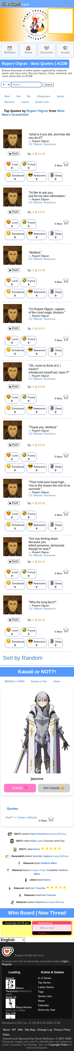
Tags (41, 991)
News (41, 1000)
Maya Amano (23, 1007)
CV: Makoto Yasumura (42, 144)
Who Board (21, 912)
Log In (25, 4)
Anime (28, 52)
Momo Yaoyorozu (15, 990)
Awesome (36, 177)
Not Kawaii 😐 (54, 788)
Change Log (44, 1029)
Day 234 (11, 1013)
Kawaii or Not (39, 681)
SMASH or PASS (14, 681)
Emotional (15, 177)
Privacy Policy (62, 1029)
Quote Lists (42, 101)
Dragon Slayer (38, 870)
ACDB (13, 3)
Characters (46, 52)
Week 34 (11, 997)
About (6, 1029)
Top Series (44, 982)
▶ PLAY (13, 153)
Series (60, 96)
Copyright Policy (58, 1044)
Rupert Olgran (37, 111)
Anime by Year (46, 1009)
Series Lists (45, 996)
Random (10, 101)
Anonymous (45, 922)
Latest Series (46, 987)
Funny (28, 165)
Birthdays (9, 52)
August (10, 978)
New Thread (52, 912)
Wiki (20, 1029)
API (14, 1029)
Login (64, 961)
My (29, 96)
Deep (55, 177)
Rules (6, 1034)
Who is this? (47, 927)
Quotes (12, 808)
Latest (25, 101)
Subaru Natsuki (27, 817)
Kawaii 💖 (20, 788)
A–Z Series (44, 978)
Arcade (65, 52)
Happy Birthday (58, 834)
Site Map (30, 1029)
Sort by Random (23, 658)
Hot (18, 96)
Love (12, 165)
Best (7, 96)
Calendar (43, 1005)
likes (59, 165)
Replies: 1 (44, 933)
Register (7, 964)
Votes (56, 681)
